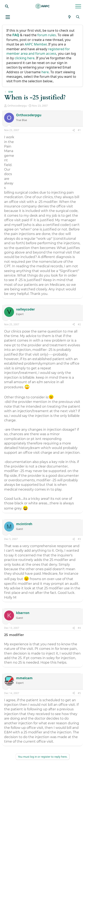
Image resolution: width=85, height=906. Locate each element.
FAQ (15, 35)
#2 (79, 324)
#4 (79, 628)
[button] (8, 17)
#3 (79, 539)
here (45, 72)
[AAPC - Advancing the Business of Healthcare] (42, 6)
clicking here (24, 58)
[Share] (73, 130)
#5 (79, 693)
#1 (79, 130)
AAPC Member (36, 44)
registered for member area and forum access (38, 51)
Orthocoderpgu (17, 105)
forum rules (46, 35)
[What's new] (69, 17)
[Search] (6, 6)
